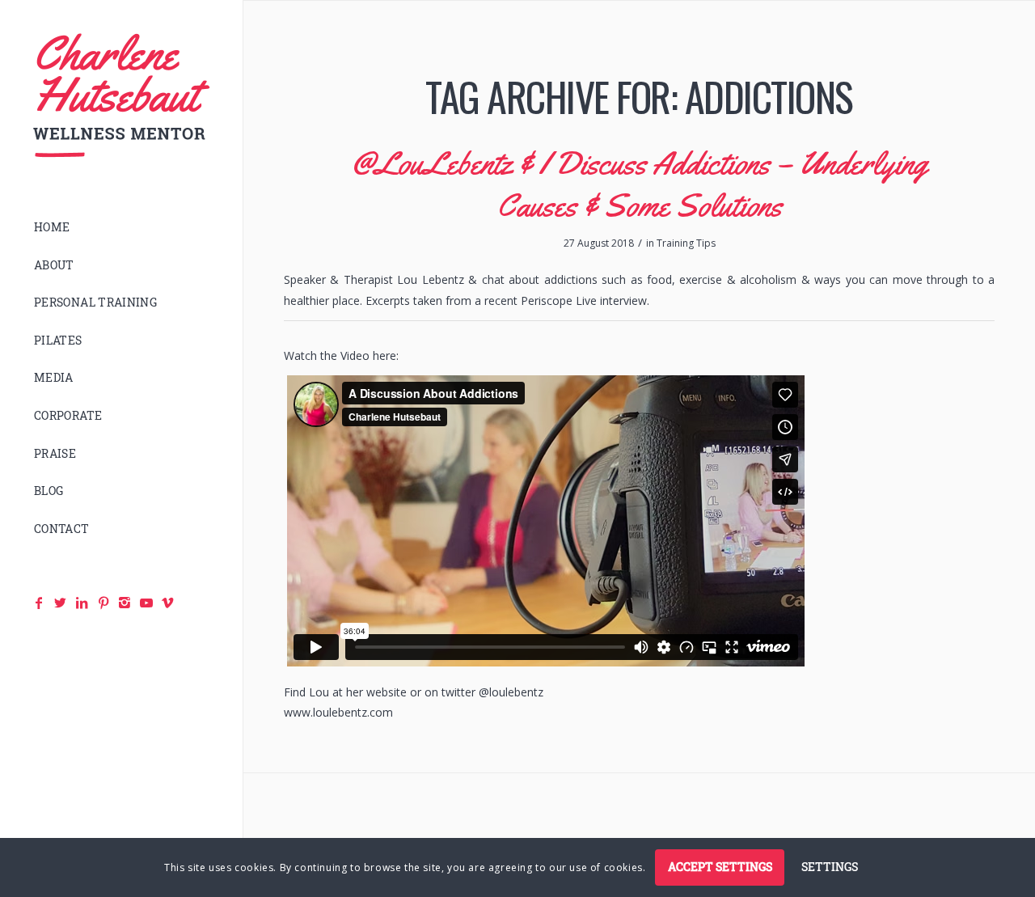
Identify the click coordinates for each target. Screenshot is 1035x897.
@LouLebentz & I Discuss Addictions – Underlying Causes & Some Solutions (639, 184)
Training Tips (686, 243)
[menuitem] (121, 228)
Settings (829, 866)
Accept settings (720, 866)
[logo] (121, 95)
